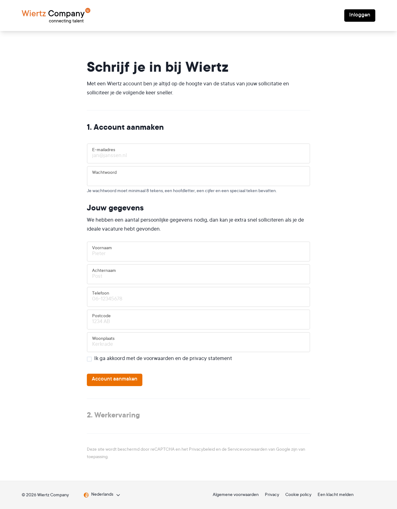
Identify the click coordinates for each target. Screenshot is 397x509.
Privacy (272, 495)
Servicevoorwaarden (247, 449)
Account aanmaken (114, 379)
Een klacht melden (336, 495)
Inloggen (359, 15)
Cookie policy (298, 495)
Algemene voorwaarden (236, 495)
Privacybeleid (202, 449)
